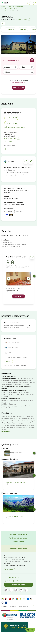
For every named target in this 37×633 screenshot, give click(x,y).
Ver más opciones (17, 82)
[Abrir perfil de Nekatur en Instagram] (6, 590)
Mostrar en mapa (21, 19)
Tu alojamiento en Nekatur (18, 538)
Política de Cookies (23, 606)
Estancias (23, 29)
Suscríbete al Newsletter (18, 534)
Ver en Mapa (8, 569)
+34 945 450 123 (11, 123)
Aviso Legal (13, 606)
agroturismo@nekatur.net (13, 581)
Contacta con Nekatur (18, 584)
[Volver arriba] (33, 606)
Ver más (8, 361)
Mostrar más (5, 431)
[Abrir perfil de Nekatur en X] (16, 590)
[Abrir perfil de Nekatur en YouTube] (21, 590)
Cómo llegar (8, 141)
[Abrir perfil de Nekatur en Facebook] (11, 590)
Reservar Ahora (18, 88)
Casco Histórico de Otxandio (15, 482)
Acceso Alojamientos (19, 548)
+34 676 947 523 (11, 118)
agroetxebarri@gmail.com (16, 127)
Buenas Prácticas (18, 541)
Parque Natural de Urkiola (14, 516)
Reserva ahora (18, 296)
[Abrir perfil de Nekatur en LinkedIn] (26, 590)
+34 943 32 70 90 (11, 578)
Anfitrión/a (10, 29)
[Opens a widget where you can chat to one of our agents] (30, 630)
